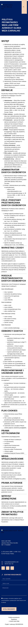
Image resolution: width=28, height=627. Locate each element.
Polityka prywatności (14, 617)
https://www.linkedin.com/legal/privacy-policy (13, 478)
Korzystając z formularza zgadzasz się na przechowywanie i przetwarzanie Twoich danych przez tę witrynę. (13, 600)
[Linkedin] (12, 568)
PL (23, 6)
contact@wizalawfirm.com (14, 191)
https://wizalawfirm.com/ (10, 151)
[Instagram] (3, 568)
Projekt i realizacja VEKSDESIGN (14, 624)
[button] (19, 7)
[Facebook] (7, 568)
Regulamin (14, 619)
